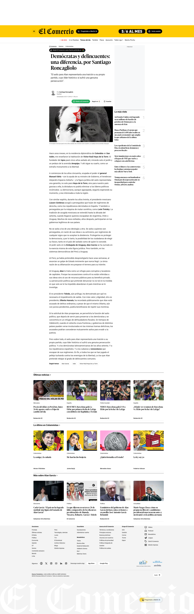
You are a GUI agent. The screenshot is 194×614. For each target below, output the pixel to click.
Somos (34, 548)
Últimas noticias (37, 532)
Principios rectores (105, 532)
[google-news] (66, 563)
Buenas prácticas (104, 535)
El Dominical (58, 540)
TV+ (55, 538)
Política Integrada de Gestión (105, 544)
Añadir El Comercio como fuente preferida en (67, 50)
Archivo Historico (59, 543)
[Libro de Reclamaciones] (157, 563)
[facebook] (41, 563)
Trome (124, 538)
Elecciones (36, 503)
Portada (34, 530)
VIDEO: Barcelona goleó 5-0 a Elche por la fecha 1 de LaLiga (112, 408)
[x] (46, 563)
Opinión (34, 543)
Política (69, 503)
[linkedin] (61, 563)
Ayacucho (109, 40)
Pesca (102, 40)
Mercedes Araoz (105, 468)
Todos (79, 540)
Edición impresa (59, 548)
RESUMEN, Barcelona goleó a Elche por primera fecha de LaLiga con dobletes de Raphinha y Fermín (82, 409)
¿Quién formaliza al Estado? (112, 457)
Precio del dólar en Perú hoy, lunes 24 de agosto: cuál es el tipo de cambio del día (48, 409)
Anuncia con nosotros (106, 538)
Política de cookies (105, 548)
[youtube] (56, 563)
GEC (123, 530)
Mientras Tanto (81, 554)
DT (33, 545)
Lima (33, 556)
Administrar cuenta (83, 532)
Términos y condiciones (106, 530)
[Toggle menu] (34, 31)
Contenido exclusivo (38, 551)
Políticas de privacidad (106, 540)
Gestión (124, 532)
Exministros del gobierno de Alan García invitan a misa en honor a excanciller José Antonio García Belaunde (114, 511)
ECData (34, 535)
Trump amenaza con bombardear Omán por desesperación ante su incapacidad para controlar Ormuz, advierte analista (127, 181)
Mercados (36, 403)
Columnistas (37, 453)
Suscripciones (81, 530)
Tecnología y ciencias (60, 532)
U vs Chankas (74, 40)
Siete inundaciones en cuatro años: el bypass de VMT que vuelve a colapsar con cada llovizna (127, 158)
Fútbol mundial (105, 403)
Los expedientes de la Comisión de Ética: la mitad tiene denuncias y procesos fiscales (127, 147)
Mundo (34, 553)
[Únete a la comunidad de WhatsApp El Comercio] (81, 101)
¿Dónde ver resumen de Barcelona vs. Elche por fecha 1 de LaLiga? (148, 408)
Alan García (65, 363)
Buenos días (81, 543)
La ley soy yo (138, 457)
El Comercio (71, 519)
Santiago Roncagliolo (66, 92)
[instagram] (51, 563)
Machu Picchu (130, 40)
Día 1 (78, 551)
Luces (56, 535)
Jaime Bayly (71, 468)
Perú (55, 530)
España (69, 403)
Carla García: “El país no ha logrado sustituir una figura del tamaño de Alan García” (48, 510)
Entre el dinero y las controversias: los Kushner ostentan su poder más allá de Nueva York (127, 169)
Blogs (56, 545)
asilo (74, 363)
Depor (124, 540)
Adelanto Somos (82, 548)
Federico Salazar (139, 468)
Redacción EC (38, 418)
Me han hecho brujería (76, 457)
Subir (156, 575)
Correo (124, 535)
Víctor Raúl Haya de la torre (89, 363)
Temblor (95, 40)
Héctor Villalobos (39, 468)
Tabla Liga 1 (118, 40)
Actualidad (136, 503)
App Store (91, 563)
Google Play (104, 563)
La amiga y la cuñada (42, 457)
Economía (35, 540)
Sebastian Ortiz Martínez (41, 519)
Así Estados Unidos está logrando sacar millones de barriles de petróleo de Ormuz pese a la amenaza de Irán (127, 120)
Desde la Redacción (83, 546)
